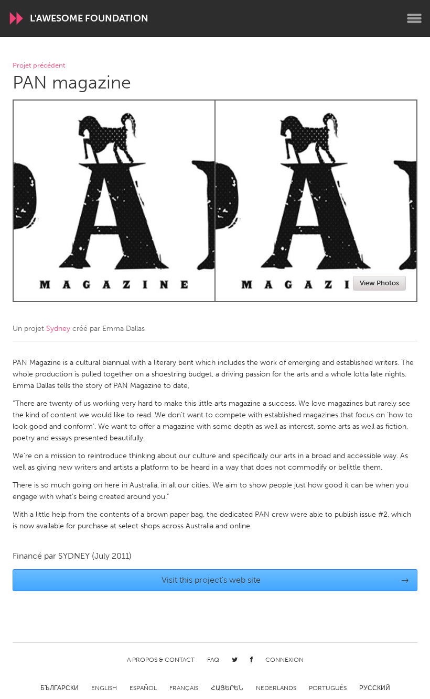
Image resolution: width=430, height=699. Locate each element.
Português (328, 688)
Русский (374, 688)
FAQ (213, 659)
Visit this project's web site (286, 580)
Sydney (58, 328)
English (104, 688)
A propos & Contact (161, 659)
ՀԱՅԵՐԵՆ (227, 688)
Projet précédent (39, 65)
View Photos (379, 283)
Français (183, 688)
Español (143, 688)
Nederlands (276, 688)
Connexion (284, 659)
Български (59, 688)
